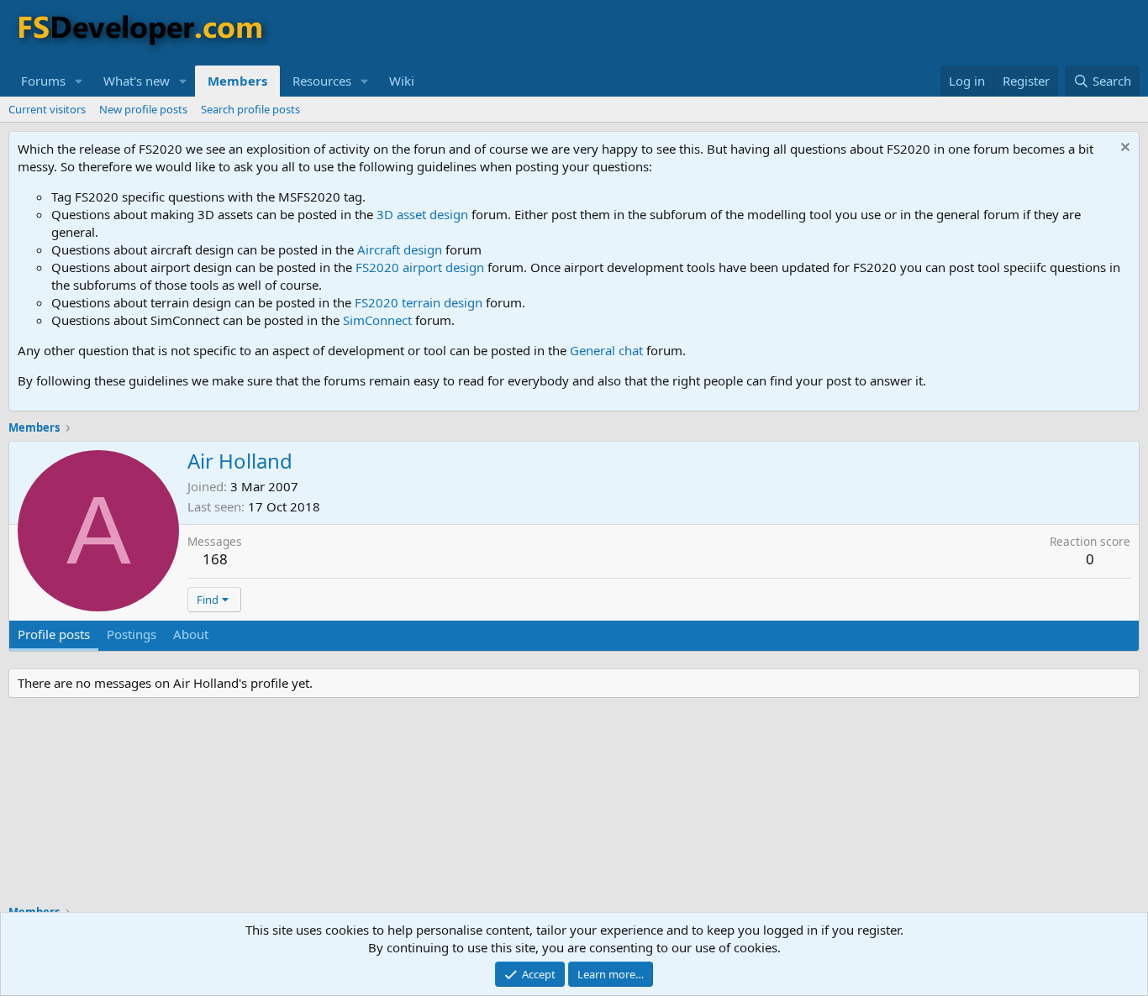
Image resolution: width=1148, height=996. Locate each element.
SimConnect (377, 320)
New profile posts (143, 109)
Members (237, 80)
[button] (79, 81)
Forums (43, 80)
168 (215, 559)
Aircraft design (399, 249)
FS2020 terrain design (418, 302)
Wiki (401, 80)
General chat (606, 350)
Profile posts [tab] (54, 634)
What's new (136, 80)
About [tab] (190, 634)
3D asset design (422, 214)
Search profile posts (250, 109)
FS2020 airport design (419, 267)
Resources (321, 80)
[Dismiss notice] (1123, 149)
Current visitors (47, 109)
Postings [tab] (131, 634)
